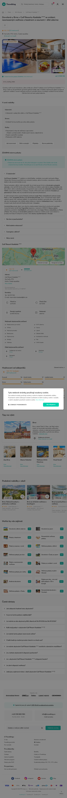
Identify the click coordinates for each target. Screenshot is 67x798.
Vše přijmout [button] (51, 404)
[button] (17, 405)
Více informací (40, 400)
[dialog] (33, 399)
